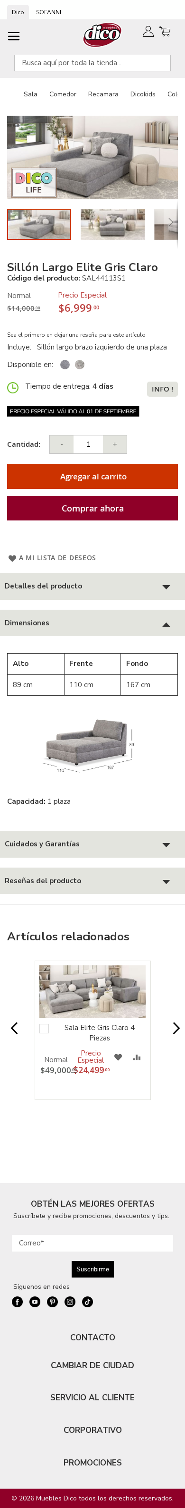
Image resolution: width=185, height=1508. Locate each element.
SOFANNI (48, 12)
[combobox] (92, 63)
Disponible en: (30, 364)
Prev (11, 1033)
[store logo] (103, 34)
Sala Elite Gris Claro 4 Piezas (100, 1032)
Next (173, 1033)
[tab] (92, 586)
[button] (117, 224)
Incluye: (21, 347)
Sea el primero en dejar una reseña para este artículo (76, 335)
